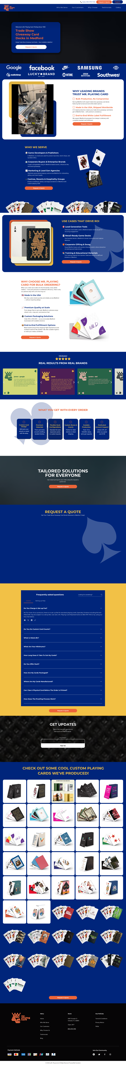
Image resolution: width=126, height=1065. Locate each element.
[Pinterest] (94, 1054)
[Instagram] (110, 1054)
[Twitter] (99, 1054)
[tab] (28, 601)
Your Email (62, 737)
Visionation (78, 1063)
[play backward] (8, 67)
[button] (117, 2)
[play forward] (117, 67)
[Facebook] (105, 1054)
